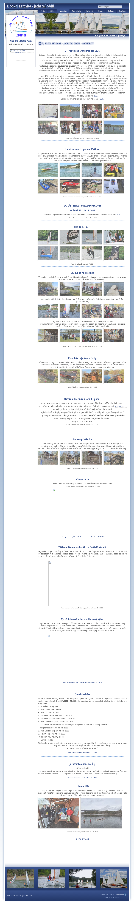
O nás (42, 11)
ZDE (39, 771)
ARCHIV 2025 (82, 839)
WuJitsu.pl (120, 894)
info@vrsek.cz (121, 406)
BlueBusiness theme (106, 894)
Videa (52, 11)
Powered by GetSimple (112, 897)
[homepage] (21, 25)
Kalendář (89, 11)
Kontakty (122, 11)
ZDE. (96, 96)
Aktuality (63, 11)
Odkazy (111, 11)
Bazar (100, 11)
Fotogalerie (76, 11)
